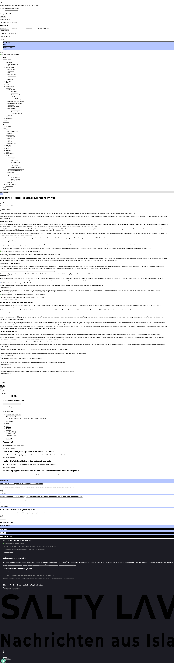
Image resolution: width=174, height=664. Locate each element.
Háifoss (104, 562)
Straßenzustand (15, 95)
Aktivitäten (8, 83)
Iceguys (110, 562)
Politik (7, 426)
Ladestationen (12, 76)
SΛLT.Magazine (7, 59)
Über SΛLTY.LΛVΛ (6, 658)
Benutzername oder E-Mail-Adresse (9, 8)
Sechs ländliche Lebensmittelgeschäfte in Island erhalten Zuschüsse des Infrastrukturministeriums (41, 497)
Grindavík (85, 562)
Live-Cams (6, 122)
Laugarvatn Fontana (123, 562)
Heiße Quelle (93, 562)
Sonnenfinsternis (12, 565)
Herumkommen (10, 67)
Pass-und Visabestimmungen (16, 101)
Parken (3, 533)
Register (15, 22)
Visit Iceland (14, 91)
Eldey (34, 562)
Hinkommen (9, 62)
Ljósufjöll (143, 562)
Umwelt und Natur (8, 47)
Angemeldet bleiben (7, 14)
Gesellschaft (9, 421)
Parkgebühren (169, 562)
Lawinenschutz (130, 562)
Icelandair (114, 562)
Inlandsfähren (12, 74)
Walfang (8, 437)
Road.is (15, 96)
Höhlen (107, 562)
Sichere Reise (11, 89)
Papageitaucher (159, 562)
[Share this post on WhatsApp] (16, 396)
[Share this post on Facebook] (0, 386)
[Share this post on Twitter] (2, 386)
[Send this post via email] (4, 386)
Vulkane (5, 120)
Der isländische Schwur (17, 113)
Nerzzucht (150, 562)
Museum (146, 562)
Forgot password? (5, 19)
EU (39, 562)
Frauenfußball (64, 562)
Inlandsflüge (11, 69)
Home (4, 57)
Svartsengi (25, 565)
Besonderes (11, 108)
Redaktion (3, 206)
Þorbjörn (74, 565)
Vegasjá (16, 98)
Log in (1, 192)
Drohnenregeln (30, 562)
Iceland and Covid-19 (16, 100)
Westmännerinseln (69, 565)
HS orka (96, 562)
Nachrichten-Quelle (5, 383)
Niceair (153, 562)
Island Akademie (15, 110)
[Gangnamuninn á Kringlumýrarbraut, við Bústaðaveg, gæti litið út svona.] (23, 294)
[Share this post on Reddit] (3, 386)
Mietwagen (11, 71)
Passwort (2, 11)
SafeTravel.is (14, 93)
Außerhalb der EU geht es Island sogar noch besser (21, 484)
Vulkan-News (44, 565)
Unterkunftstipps (10, 433)
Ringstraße (5, 565)
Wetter (10, 115)
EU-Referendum (44, 562)
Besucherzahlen (15, 112)
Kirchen (118, 562)
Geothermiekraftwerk (74, 562)
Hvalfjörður (100, 562)
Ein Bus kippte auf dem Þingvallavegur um (17, 509)
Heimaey (88, 562)
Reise (4, 61)
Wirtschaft (8, 438)
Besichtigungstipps (11, 416)
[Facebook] (3, 653)
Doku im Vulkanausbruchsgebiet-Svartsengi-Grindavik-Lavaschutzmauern (26, 418)
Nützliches (8, 88)
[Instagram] (3, 651)
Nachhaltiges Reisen (13, 106)
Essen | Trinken (10, 420)
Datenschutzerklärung (7, 659)
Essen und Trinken (10, 86)
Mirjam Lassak (4, 506)
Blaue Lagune (6, 536)
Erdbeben (37, 562)
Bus (9, 72)
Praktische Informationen (15, 103)
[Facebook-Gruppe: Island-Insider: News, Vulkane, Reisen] (3, 655)
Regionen (8, 78)
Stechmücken (19, 565)
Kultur (7, 84)
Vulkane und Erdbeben (9, 46)
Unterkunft (8, 81)
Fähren (10, 66)
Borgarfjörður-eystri (15, 562)
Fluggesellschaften (13, 64)
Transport (32, 565)
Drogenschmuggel (23, 562)
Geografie (11, 105)
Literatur (137, 562)
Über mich (5, 657)
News (4, 44)
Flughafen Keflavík (53, 562)
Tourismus (5, 49)
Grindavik (81, 562)
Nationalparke (9, 118)
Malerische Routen (10, 117)
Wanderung (62, 565)
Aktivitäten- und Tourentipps (13, 415)
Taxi (29, 565)
